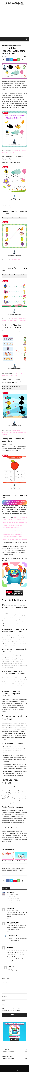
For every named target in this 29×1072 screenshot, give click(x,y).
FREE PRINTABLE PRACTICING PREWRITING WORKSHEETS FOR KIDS (14, 262)
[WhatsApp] (18, 59)
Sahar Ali (11, 966)
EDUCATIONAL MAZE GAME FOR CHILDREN (15, 522)
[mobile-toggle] (2, 39)
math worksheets (20, 868)
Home (3, 43)
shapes (20, 870)
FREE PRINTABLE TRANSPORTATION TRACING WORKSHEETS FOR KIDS (14, 432)
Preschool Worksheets (16, 45)
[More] (22, 59)
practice (4, 870)
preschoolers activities (12, 870)
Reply (8, 904)
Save (16, 60)
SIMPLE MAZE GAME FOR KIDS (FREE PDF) (15, 539)
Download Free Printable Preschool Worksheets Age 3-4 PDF (14, 502)
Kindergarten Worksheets (11, 43)
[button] (27, 39)
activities (8, 868)
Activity (13, 868)
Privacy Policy (21, 1067)
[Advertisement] (14, 22)
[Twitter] (11, 59)
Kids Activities (13, 935)
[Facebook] (8, 59)
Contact (15, 1067)
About (10, 1067)
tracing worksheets (6, 872)
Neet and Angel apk (13, 922)
